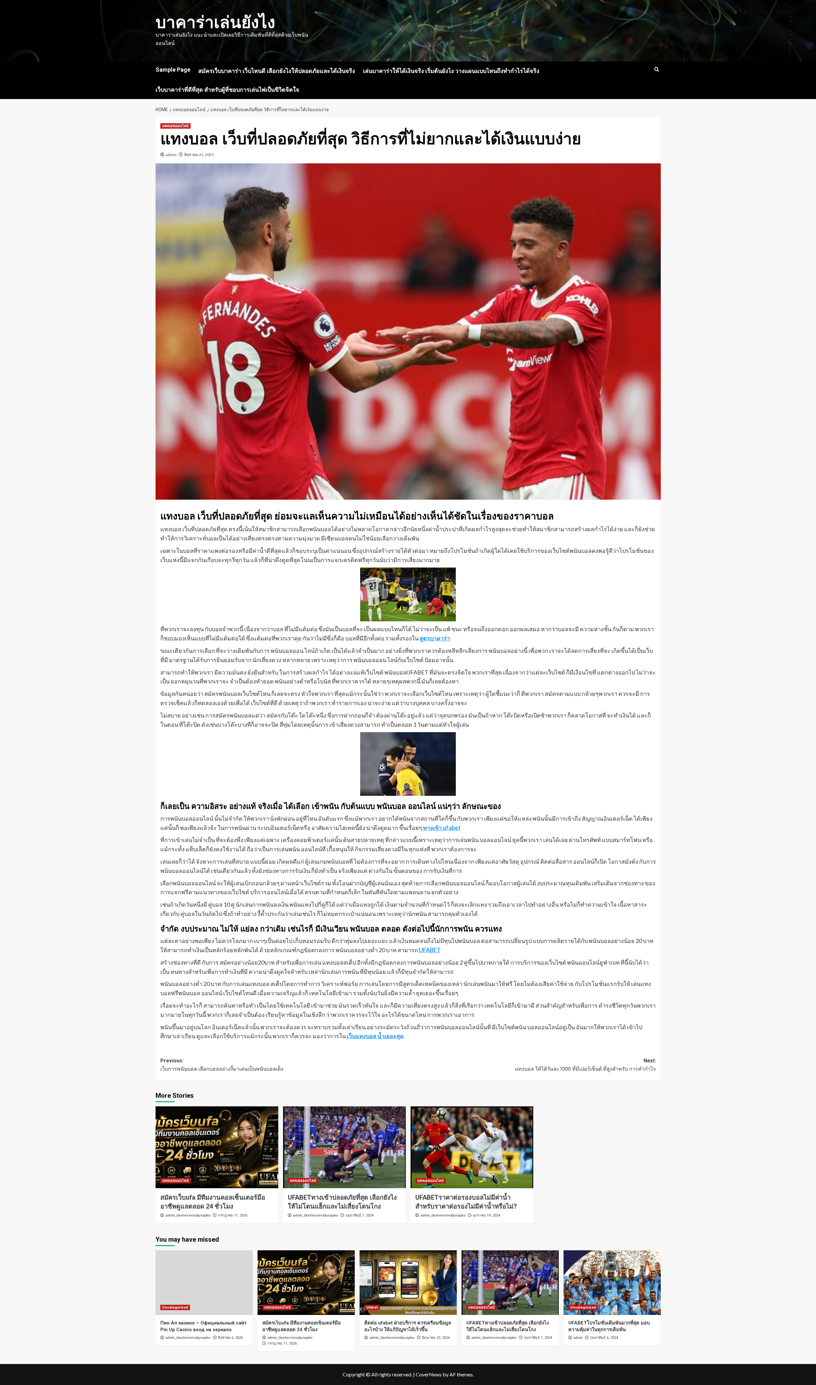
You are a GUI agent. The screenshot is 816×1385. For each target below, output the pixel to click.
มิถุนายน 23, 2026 (436, 1338)
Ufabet (372, 1307)
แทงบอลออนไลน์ (175, 126)
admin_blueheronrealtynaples (188, 1215)
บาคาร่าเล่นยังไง (215, 22)
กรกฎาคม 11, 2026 (232, 1215)
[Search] (657, 69)
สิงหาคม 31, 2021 (199, 154)
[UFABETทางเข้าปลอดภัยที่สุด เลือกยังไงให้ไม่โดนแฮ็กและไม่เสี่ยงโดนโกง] (344, 1147)
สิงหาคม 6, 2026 (230, 1338)
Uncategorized (175, 1307)
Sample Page (173, 69)
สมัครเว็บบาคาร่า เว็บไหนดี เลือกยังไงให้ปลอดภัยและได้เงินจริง (276, 71)
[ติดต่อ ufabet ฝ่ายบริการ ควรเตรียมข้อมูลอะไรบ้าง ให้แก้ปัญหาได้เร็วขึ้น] (408, 1282)
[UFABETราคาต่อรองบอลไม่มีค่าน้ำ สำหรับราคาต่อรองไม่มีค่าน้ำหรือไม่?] (472, 1147)
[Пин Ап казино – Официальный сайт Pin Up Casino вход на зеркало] (204, 1282)
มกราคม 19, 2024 (486, 1215)
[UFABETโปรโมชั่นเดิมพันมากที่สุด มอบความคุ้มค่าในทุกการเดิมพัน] (612, 1282)
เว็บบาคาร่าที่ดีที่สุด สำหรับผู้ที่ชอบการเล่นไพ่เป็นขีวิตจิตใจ (227, 89)
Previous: (221, 1065)
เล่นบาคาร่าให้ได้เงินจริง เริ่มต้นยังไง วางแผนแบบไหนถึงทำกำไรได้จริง (451, 71)
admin (171, 154)
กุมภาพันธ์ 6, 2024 (604, 1338)
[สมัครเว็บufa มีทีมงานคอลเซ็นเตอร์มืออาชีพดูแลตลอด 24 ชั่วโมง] (217, 1147)
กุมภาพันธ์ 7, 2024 (360, 1215)
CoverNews (429, 1374)
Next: (585, 1065)
